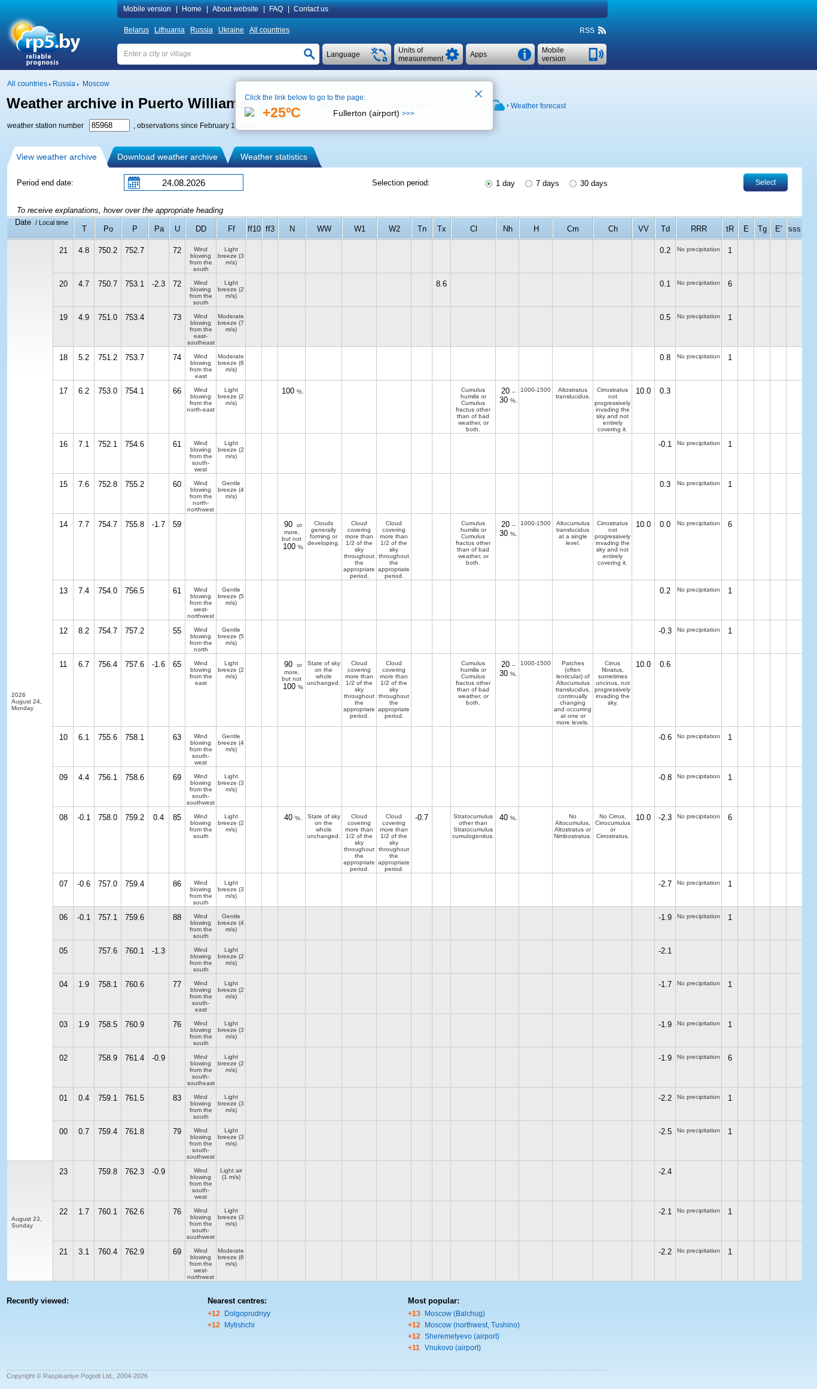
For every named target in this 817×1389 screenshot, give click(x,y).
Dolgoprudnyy (247, 1313)
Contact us (311, 9)
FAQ (276, 9)
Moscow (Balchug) (455, 1313)
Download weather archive (167, 157)
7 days (546, 183)
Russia (201, 30)
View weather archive (56, 157)
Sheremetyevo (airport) (462, 1336)
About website (235, 9)
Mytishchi (239, 1325)
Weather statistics (273, 157)
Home (192, 9)
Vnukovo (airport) (453, 1348)
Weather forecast (538, 106)
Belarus (136, 30)
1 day (504, 183)
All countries (269, 30)
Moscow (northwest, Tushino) (472, 1325)
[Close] (479, 95)
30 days (593, 183)
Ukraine (231, 30)
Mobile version (147, 9)
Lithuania (169, 30)
